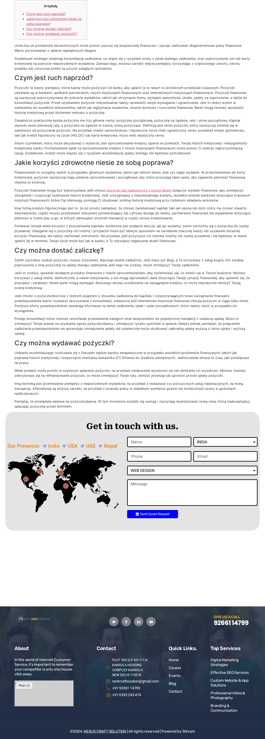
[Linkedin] (138, 621)
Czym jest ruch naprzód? (46, 14)
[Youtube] (151, 621)
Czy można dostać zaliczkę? (48, 29)
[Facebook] (126, 621)
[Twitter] (113, 621)
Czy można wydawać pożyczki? (51, 34)
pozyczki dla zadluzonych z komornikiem (139, 190)
